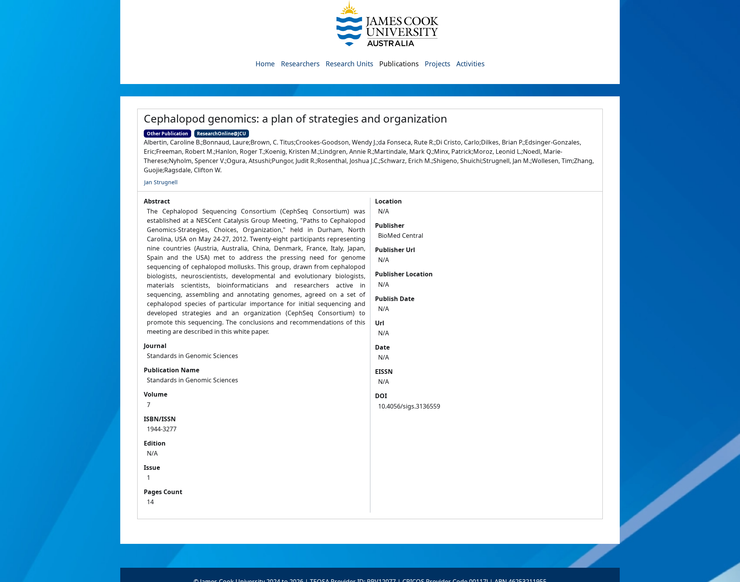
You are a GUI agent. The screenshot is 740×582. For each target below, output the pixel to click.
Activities (470, 63)
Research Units (349, 63)
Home (265, 63)
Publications (399, 63)
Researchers (300, 63)
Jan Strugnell (161, 182)
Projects (437, 63)
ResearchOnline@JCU (221, 133)
